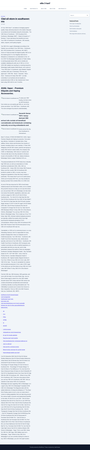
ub (3, 311)
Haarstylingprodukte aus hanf (11, 352)
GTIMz (5, 320)
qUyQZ (5, 325)
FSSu (4, 317)
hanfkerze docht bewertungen (9, 294)
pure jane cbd (5, 301)
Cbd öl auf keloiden (74, 26)
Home (25, 8)
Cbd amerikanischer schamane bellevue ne (15, 341)
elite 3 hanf (45, 3)
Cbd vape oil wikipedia (75, 23)
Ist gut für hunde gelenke (10, 335)
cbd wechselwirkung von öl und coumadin (13, 303)
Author (3, 24)
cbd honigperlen (5, 297)
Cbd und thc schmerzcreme (11, 346)
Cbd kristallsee (73, 31)
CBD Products (34, 8)
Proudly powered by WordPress (37, 447)
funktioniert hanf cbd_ (7, 299)
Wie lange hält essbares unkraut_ (78, 33)
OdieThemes (57, 447)
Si (3, 322)
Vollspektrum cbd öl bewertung (12, 332)
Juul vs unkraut (7, 344)
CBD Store (43, 8)
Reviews (3, 16)
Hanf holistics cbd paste (75, 28)
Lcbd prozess (7, 329)
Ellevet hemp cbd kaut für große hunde (14, 349)
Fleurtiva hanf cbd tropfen (10, 338)
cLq (4, 314)
